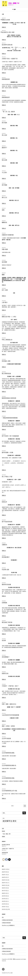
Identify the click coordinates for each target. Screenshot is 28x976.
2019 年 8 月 (4, 898)
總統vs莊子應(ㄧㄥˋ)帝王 (9, 317)
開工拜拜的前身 (6, 373)
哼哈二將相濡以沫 (7, 340)
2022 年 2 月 (4, 888)
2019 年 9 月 (4, 896)
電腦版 (3, 836)
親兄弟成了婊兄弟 (7, 622)
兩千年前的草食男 (7, 522)
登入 (3, 917)
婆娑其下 (4, 147)
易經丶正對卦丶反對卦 (8, 726)
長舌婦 (4, 640)
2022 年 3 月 (4, 885)
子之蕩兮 (4, 172)
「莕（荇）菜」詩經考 (8, 112)
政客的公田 (5, 673)
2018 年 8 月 (4, 904)
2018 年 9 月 (4, 901)
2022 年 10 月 (5, 869)
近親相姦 (4, 603)
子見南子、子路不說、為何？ (10, 686)
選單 (15, 9)
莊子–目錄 (5, 290)
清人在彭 (4, 135)
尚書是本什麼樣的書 (8, 235)
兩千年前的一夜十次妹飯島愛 (10, 436)
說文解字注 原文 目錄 (8, 32)
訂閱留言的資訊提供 (6, 922)
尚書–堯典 (5, 249)
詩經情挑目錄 (6, 79)
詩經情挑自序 (6, 97)
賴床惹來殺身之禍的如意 (9, 398)
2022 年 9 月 (4, 872)
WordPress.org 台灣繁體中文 (8, 925)
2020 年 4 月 (4, 893)
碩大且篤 (4, 160)
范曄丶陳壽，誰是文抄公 (9, 704)
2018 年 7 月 (4, 906)
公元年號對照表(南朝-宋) (9, 765)
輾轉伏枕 (4, 222)
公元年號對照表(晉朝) (8, 753)
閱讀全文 (4, 27)
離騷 (3, 275)
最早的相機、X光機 (7, 452)
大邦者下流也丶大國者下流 (9, 59)
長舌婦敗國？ (6, 657)
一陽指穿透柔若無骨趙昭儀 (9, 418)
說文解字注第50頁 (7, 45)
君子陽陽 (4, 185)
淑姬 (3, 210)
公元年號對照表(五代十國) (9, 791)
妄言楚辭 (4, 262)
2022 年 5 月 (4, 880)
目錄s (3, 818)
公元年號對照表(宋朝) (8, 778)
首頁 (3, 828)
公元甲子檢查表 (6, 738)
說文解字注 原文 (9, 821)
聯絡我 (3, 831)
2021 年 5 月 (4, 890)
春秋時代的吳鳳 (6, 584)
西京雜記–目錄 (6, 361)
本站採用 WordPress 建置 (7, 972)
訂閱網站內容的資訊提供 (7, 920)
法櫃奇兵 (4, 545)
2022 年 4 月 (4, 882)
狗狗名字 (4, 502)
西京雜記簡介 (6, 557)
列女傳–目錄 (5, 569)
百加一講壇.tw (13, 3)
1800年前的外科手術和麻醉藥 (10, 715)
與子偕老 (4, 123)
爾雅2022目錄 (6, 20)
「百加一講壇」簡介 (6, 834)
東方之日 (4, 197)
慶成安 (3, 527)
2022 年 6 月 (4, 877)
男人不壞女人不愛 (7, 477)
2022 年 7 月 (4, 874)
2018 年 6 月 (4, 909)
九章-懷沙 (4, 302)
